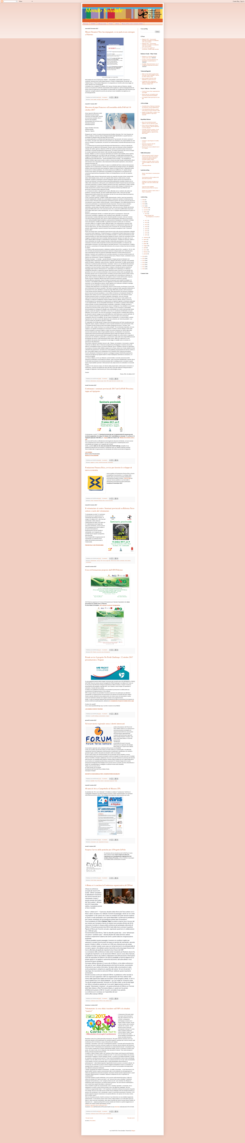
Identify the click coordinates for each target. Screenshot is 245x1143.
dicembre (146, 207)
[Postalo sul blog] (112, 97)
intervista (117, 1106)
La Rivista (117, 23)
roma (122, 380)
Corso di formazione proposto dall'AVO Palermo (104, 570)
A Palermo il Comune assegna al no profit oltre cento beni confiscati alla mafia (150, 182)
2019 (143, 201)
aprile (145, 247)
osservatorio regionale (109, 780)
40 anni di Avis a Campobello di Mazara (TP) (102, 788)
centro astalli (93, 99)
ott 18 (146, 213)
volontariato (110, 462)
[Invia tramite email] (110, 97)
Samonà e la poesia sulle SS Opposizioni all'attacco (148, 144)
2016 (143, 256)
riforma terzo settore (115, 560)
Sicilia (116, 780)
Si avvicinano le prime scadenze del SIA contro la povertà (150, 178)
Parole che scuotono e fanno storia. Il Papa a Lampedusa (150, 191)
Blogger (133, 1130)
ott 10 (146, 224)
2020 (143, 199)
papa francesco (112, 380)
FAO (108, 380)
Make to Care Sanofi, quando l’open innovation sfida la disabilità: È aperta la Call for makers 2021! (150, 75)
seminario (122, 560)
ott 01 (146, 234)
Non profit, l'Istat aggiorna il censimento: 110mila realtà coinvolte (150, 48)
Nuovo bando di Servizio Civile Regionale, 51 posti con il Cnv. (149, 79)
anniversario (93, 841)
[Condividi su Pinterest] (117, 97)
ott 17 (146, 220)
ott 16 (146, 222)
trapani (107, 715)
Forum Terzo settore (99, 780)
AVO (91, 652)
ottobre (145, 211)
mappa (105, 437)
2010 (143, 268)
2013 (143, 262)
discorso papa (100, 380)
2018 (143, 203)
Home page (85, 23)
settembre (146, 237)
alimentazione (93, 380)
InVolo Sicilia (93, 880)
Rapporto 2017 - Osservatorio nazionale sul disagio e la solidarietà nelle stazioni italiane (150, 40)
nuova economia (109, 500)
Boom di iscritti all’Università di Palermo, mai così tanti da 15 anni (150, 123)
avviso (91, 500)
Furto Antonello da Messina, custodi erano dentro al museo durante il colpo (151, 110)
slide (92, 1106)
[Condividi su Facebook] (116, 97)
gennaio (145, 253)
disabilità (92, 780)
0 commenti (104, 97)
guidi (104, 1113)
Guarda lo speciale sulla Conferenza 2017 (96, 1105)
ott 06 (146, 226)
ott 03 (146, 230)
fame (105, 380)
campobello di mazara (103, 841)
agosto (145, 239)
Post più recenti (89, 1118)
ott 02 (146, 232)
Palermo (106, 99)
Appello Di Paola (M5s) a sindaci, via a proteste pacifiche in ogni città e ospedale (151, 113)
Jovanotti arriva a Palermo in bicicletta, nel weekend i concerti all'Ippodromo (151, 107)
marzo (145, 249)
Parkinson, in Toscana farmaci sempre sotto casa (149, 57)
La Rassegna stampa (102, 23)
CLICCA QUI (127, 478)
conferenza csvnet (94, 1000)
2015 (143, 258)
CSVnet (101, 1000)
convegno (99, 99)
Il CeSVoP (93, 23)
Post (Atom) (92, 1120)
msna (103, 99)
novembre (146, 209)
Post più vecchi (130, 1118)
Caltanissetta (93, 560)
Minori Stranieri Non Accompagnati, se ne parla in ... (152, 216)
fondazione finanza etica (99, 500)
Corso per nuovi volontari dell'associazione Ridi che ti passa (150, 187)
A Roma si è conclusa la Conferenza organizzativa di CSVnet (109, 885)
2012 (143, 264)
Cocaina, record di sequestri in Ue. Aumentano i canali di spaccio (150, 60)
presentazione (102, 715)
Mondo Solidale (104, 10)
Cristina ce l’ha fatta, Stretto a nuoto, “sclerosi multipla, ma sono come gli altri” (150, 162)
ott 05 (146, 228)
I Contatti (111, 23)
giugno (145, 243)
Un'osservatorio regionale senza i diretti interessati (105, 723)
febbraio (146, 251)
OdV (101, 560)
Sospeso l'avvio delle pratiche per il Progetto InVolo (105, 849)
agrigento (92, 462)
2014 (143, 260)
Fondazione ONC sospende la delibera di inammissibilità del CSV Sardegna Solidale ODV (150, 82)
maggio (145, 245)
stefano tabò (109, 1000)
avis (97, 841)
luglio (145, 241)
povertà (118, 380)
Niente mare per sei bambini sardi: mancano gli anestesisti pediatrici (150, 95)
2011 (143, 266)
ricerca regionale (106, 560)
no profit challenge (94, 715)
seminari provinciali (103, 462)
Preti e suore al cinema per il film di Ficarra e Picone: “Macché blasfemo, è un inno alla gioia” (150, 126)
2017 (143, 206)
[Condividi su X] (114, 97)
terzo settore (128, 560)
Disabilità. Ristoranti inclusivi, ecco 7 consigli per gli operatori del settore (150, 64)
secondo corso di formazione (103, 652)
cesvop (96, 462)
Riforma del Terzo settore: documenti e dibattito (132, 23)
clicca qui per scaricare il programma (110, 605)
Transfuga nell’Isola (146, 165)
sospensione (99, 880)
